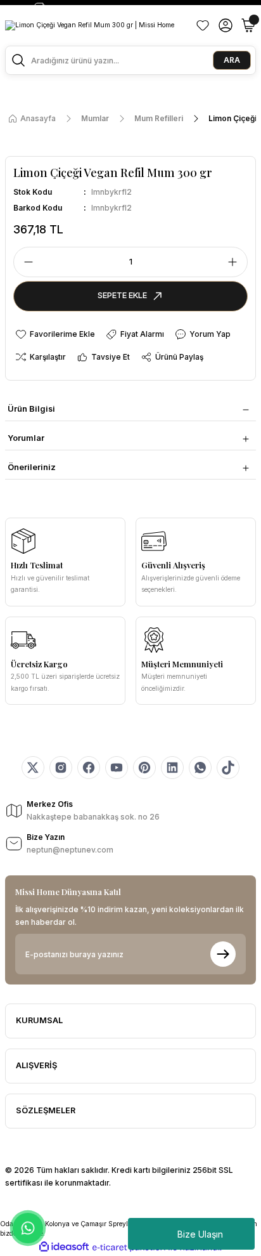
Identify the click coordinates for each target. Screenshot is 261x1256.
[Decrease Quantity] (24, 262)
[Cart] (248, 25)
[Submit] (223, 954)
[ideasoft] (64, 1247)
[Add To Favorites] (54, 335)
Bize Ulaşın (200, 1234)
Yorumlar (26, 438)
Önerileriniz (32, 467)
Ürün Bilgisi (31, 409)
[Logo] (89, 25)
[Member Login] (225, 25)
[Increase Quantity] (236, 262)
